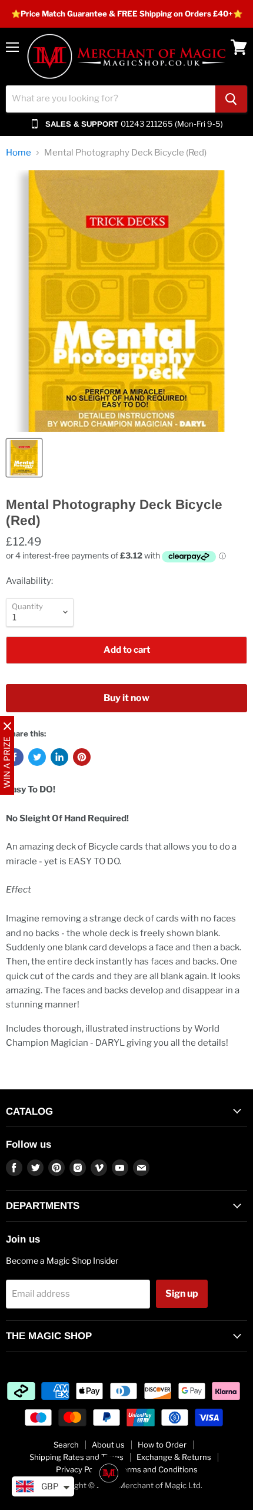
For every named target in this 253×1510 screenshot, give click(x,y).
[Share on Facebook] (15, 757)
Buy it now (126, 697)
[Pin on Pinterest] (82, 757)
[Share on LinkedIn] (59, 757)
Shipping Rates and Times (76, 1457)
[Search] (231, 99)
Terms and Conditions (158, 1469)
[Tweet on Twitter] (37, 757)
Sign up (181, 1293)
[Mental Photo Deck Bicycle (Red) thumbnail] (24, 458)
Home (18, 153)
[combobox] (110, 99)
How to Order (162, 1444)
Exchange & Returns (174, 1457)
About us (108, 1444)
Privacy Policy (80, 1469)
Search (66, 1444)
